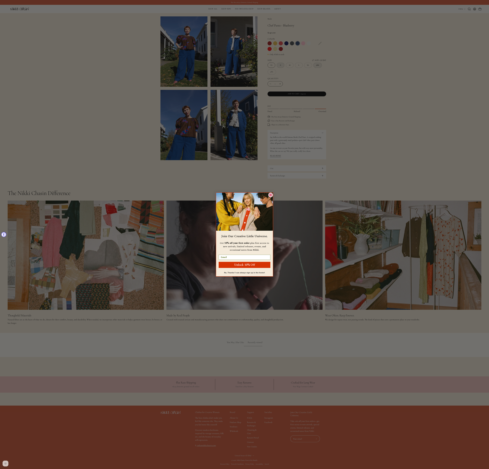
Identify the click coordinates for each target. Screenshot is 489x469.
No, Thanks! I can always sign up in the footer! (244, 273)
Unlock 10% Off (244, 265)
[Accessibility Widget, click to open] (3, 234)
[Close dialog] (271, 195)
